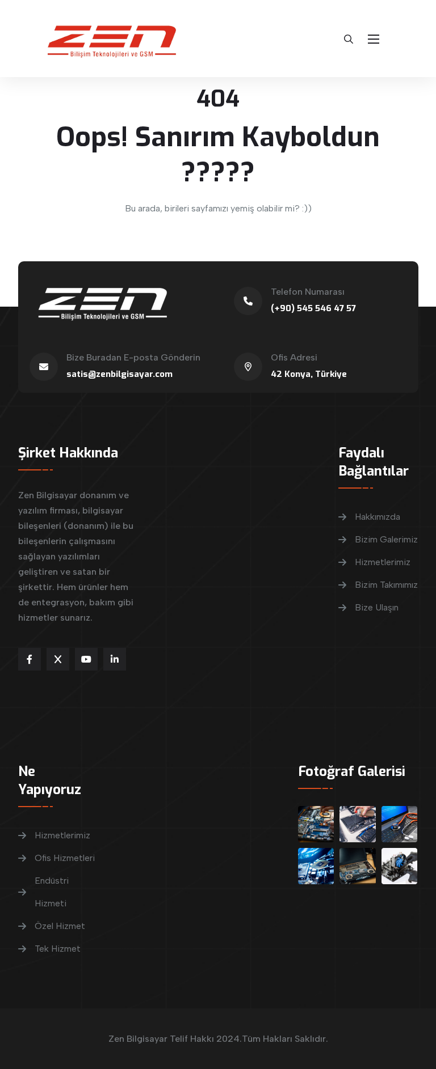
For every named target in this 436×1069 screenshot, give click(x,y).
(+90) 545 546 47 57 (313, 308)
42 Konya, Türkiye (309, 374)
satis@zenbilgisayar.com (119, 374)
